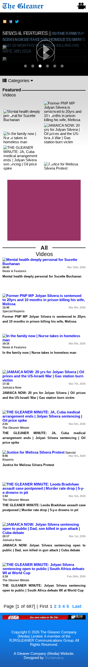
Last (76, 606)
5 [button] (55, 66)
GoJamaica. (54, 658)
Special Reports (13, 311)
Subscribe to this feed (4, 21)
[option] (44, 38)
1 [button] (25, 66)
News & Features (26, 33)
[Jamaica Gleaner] (23, 6)
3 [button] (40, 66)
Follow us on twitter (16, 21)
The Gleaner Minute (15, 427)
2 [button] (33, 66)
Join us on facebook (10, 21)
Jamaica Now (11, 387)
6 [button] (62, 66)
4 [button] (47, 66)
